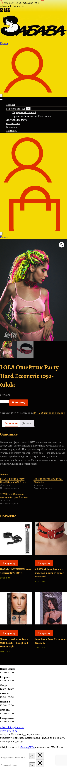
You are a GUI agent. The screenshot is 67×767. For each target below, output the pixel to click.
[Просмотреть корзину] (33, 230)
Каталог (10, 105)
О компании (13, 123)
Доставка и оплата (16, 120)
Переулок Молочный (24, 112)
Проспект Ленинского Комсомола (31, 116)
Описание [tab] (11, 423)
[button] (61, 244)
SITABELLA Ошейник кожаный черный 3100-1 (14, 495)
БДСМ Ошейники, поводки (49, 413)
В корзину (18, 402)
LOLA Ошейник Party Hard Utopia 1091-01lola (13, 480)
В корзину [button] (9, 563)
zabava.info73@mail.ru (12, 727)
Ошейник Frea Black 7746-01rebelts (48, 480)
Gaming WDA (27, 747)
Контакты (11, 130)
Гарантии (11, 127)
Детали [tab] (26, 423)
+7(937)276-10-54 (8, 731)
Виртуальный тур (16, 108)
